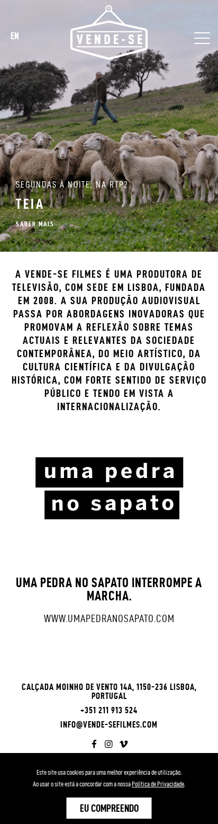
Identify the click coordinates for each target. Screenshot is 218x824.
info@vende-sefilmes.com (109, 724)
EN (15, 36)
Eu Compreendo (109, 808)
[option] (109, 126)
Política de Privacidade (158, 783)
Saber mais (35, 223)
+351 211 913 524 (109, 710)
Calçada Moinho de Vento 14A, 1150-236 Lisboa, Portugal (109, 691)
